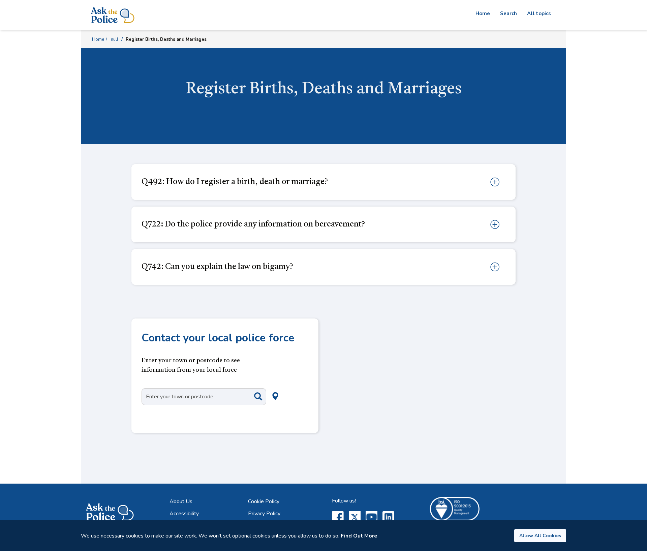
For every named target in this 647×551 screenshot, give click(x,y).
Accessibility (184, 513)
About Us (181, 501)
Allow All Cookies (540, 535)
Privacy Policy (264, 513)
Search (508, 13)
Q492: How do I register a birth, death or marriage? (235, 182)
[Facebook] (338, 517)
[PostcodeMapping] (253, 396)
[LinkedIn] (388, 517)
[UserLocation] (264, 388)
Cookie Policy (263, 501)
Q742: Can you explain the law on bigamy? (217, 267)
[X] (355, 517)
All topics (539, 13)
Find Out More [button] (359, 536)
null (114, 39)
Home (482, 13)
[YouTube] (371, 517)
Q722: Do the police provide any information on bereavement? (253, 224)
